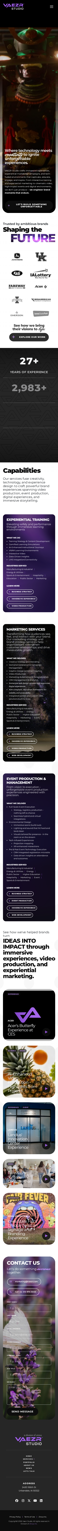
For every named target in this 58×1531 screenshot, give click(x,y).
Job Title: (12, 1369)
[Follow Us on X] (29, 1500)
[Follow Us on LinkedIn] (41, 1500)
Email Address (14, 1329)
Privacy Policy (15, 1517)
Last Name (12, 1315)
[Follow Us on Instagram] (23, 1500)
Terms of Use (29, 1517)
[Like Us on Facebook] (17, 1500)
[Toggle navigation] (51, 7)
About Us (29, 1465)
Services (28, 1459)
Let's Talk (29, 1471)
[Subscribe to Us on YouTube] (35, 1500)
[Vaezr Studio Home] (14, 7)
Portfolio (29, 1462)
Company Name (14, 1355)
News (29, 1468)
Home (29, 1456)
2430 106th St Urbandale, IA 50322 (29, 1489)
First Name (12, 1302)
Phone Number (14, 1342)
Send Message (22, 1411)
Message (11, 1382)
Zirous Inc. (43, 1517)
